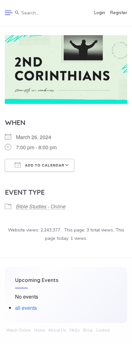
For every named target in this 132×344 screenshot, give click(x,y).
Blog (87, 330)
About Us (57, 330)
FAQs (75, 330)
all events (26, 307)
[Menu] (8, 12)
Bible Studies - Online (41, 206)
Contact (103, 330)
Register (118, 13)
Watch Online (18, 330)
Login (99, 13)
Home (39, 330)
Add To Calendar (44, 165)
